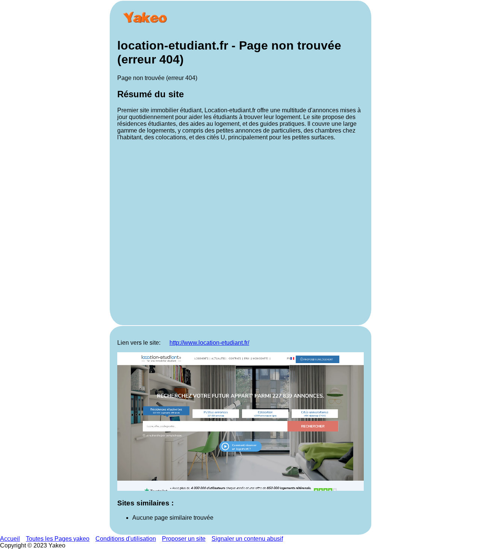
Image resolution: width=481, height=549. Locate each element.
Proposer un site (184, 538)
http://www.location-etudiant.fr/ (209, 342)
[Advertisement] (240, 232)
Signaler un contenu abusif (247, 538)
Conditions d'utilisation (125, 538)
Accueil (10, 538)
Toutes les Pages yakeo (57, 538)
